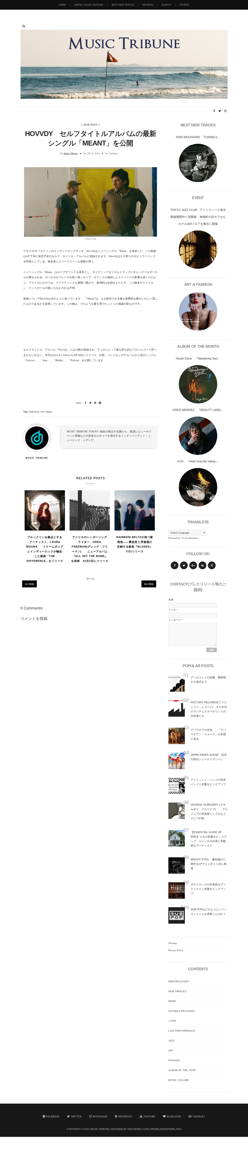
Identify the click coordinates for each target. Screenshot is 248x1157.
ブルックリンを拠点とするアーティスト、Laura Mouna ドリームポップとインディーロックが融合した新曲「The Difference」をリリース (44, 549)
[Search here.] (23, 26)
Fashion (174, 1060)
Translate (193, 538)
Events (166, 4)
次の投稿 (29, 583)
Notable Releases (181, 1011)
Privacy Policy (176, 950)
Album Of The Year (182, 1070)
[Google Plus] (193, 565)
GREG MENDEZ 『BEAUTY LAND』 (198, 410)
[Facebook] (174, 565)
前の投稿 (148, 583)
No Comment (111, 153)
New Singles (46, 411)
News (172, 1001)
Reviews (147, 4)
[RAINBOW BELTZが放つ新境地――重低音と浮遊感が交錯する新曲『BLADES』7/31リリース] (134, 510)
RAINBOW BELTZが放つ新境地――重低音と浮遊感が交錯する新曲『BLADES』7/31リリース (134, 544)
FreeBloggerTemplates (166, 1129)
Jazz (171, 1040)
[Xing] (212, 565)
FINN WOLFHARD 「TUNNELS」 (198, 137)
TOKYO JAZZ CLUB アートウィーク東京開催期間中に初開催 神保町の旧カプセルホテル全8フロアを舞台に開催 (198, 216)
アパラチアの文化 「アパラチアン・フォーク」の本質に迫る (208, 734)
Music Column (178, 1080)
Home (62, 4)
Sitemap (172, 943)
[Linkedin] (202, 565)
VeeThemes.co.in (138, 1129)
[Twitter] (184, 565)
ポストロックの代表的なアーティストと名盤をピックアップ (208, 889)
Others (184, 4)
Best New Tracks (123, 4)
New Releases (178, 981)
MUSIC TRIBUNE (100, 1129)
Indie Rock (90, 124)
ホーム (90, 578)
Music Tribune (71, 153)
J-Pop (172, 1021)
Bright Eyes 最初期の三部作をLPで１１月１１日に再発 (208, 864)
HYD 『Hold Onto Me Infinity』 (198, 461)
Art (171, 1050)
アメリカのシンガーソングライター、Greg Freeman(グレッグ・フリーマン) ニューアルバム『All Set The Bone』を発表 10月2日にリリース (89, 549)
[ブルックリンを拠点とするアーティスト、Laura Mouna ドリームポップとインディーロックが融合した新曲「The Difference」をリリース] (44, 510)
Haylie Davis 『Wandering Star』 (198, 358)
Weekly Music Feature (88, 4)
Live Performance (181, 1030)
